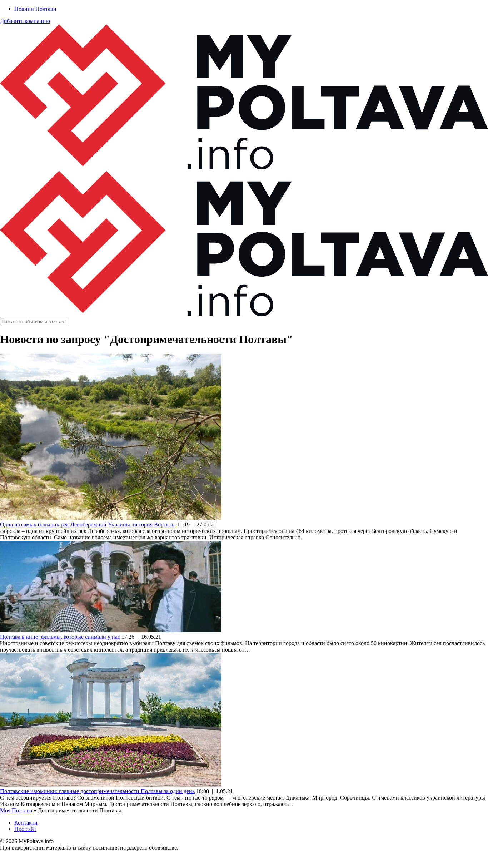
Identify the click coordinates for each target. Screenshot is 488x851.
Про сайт (25, 829)
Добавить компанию (25, 21)
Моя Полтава (16, 810)
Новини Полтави (35, 9)
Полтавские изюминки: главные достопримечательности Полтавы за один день (97, 791)
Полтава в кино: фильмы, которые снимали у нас (60, 637)
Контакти (26, 823)
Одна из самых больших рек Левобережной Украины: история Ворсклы (88, 524)
